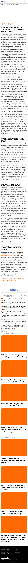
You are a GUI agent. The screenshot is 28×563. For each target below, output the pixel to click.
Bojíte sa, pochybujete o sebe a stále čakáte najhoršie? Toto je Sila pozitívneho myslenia (14, 429)
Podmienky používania (5, 549)
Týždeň (22, 295)
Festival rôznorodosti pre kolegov (8, 280)
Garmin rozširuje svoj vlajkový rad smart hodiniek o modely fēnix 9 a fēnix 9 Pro (14, 303)
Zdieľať (13, 289)
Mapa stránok (17, 552)
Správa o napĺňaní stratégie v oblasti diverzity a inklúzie (13, 278)
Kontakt (16, 549)
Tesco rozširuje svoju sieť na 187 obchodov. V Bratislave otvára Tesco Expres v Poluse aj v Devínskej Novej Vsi (13, 322)
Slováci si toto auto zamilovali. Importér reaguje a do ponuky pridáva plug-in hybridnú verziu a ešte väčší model (14, 308)
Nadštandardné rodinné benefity (8, 282)
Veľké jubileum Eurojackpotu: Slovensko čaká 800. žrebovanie (12, 404)
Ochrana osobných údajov (6, 550)
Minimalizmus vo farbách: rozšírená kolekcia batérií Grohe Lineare (13, 460)
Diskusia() (13, 24)
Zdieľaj (4, 1)
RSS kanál (16, 550)
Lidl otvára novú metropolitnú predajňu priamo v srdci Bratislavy (14, 299)
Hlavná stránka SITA (4, 552)
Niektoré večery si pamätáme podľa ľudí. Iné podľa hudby (12, 512)
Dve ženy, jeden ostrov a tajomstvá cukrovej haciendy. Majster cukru (13, 380)
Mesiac (25, 295)
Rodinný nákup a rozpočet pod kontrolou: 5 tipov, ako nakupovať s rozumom (14, 487)
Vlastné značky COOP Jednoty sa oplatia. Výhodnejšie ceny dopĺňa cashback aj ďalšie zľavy (13, 312)
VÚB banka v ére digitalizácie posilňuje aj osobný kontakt (13, 315)
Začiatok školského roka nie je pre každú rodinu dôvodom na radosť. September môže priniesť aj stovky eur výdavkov (13, 538)
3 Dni (19, 295)
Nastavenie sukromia (5, 553)
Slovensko (11, 23)
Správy (7, 23)
